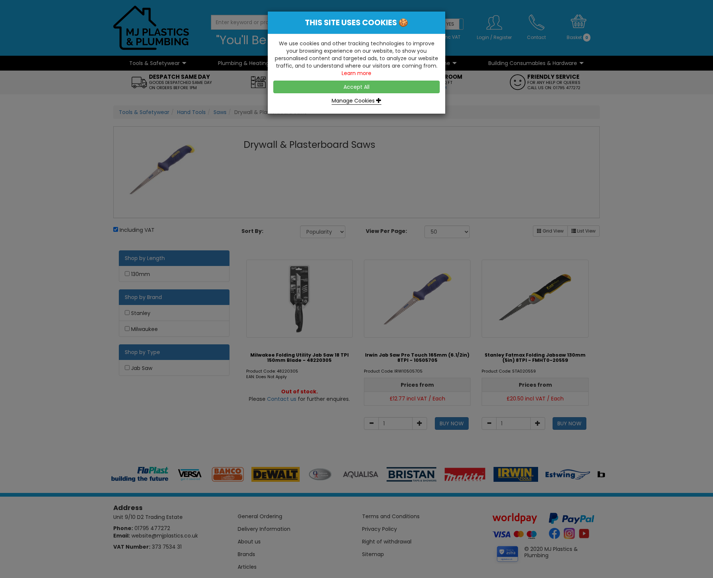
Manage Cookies (354, 100)
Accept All (356, 87)
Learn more (356, 73)
